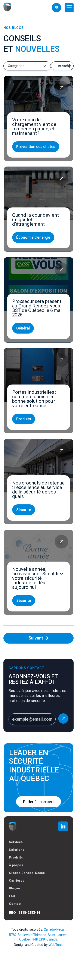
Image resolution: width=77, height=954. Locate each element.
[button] (69, 7)
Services (16, 842)
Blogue (14, 888)
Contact (15, 903)
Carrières (16, 880)
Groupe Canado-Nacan (27, 873)
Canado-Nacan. (55, 929)
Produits (16, 857)
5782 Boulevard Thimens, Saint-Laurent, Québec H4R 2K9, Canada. (38, 937)
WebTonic (56, 945)
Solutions (16, 849)
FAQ (12, 896)
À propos (16, 865)
